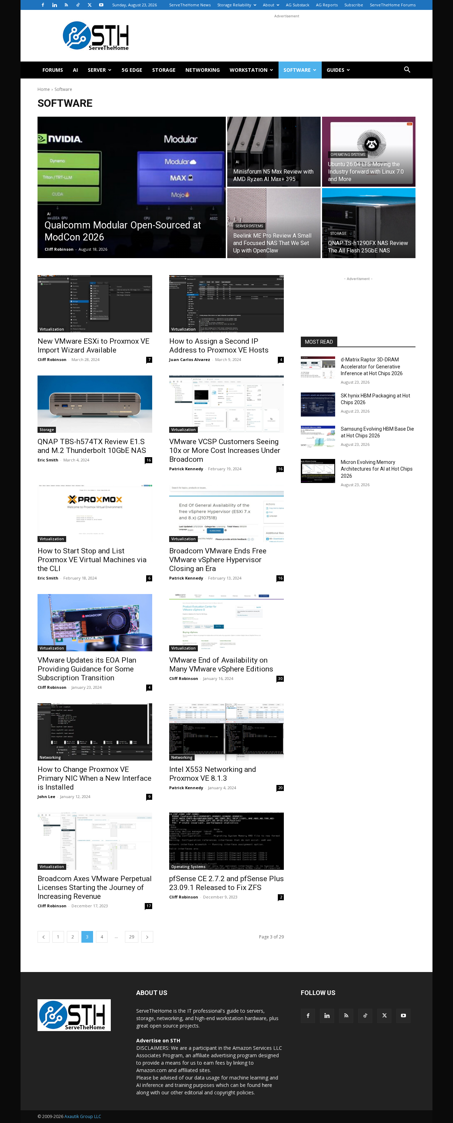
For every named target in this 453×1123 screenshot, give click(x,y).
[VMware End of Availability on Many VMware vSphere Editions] (226, 622)
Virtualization (52, 329)
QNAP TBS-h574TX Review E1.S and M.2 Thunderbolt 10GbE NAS (92, 446)
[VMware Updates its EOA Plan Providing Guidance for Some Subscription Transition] (95, 622)
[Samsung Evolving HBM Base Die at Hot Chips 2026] (318, 438)
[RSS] (66, 5)
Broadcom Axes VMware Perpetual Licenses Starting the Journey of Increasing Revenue (95, 887)
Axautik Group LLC (82, 1116)
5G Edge (132, 69)
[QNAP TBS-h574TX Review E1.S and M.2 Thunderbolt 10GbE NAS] (95, 404)
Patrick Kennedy (186, 468)
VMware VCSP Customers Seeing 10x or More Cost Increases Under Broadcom (224, 450)
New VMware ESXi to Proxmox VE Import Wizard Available (93, 345)
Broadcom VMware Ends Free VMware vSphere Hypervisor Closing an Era (217, 560)
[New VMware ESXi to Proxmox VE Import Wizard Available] (95, 303)
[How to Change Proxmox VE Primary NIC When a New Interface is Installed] (95, 732)
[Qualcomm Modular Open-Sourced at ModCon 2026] (132, 187)
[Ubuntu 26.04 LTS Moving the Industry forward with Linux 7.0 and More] (368, 152)
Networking (202, 69)
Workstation (249, 69)
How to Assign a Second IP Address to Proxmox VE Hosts (219, 345)
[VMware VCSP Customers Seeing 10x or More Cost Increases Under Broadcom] (226, 404)
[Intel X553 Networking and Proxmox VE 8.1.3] (226, 732)
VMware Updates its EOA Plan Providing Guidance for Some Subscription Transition (87, 669)
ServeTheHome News (190, 4)
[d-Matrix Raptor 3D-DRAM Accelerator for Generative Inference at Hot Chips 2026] (318, 368)
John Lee (46, 796)
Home (44, 89)
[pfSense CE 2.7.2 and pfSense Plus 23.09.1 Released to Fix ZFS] (226, 841)
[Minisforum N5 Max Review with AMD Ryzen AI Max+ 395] (274, 152)
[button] (406, 70)
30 (280, 678)
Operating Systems (348, 155)
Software (297, 69)
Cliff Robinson (52, 359)
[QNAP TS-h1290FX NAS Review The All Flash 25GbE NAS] (368, 223)
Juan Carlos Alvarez (189, 359)
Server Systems (249, 226)
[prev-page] (44, 937)
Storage (164, 69)
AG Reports (327, 4)
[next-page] (147, 937)
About (268, 4)
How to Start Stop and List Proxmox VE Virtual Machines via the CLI (92, 560)
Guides (335, 69)
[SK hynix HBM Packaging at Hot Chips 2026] (318, 404)
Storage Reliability (234, 4)
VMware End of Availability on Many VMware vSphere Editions (221, 664)
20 (280, 787)
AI (75, 69)
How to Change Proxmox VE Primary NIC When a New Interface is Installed (94, 778)
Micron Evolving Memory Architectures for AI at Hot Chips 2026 (377, 469)
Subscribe (353, 4)
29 (131, 937)
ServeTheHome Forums (392, 4)
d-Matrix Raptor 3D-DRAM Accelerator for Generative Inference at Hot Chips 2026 (372, 366)
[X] (89, 5)
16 (149, 460)
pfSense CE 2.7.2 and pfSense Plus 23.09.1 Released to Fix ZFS (226, 883)
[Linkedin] (54, 5)
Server (97, 69)
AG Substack (297, 4)
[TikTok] (78, 5)
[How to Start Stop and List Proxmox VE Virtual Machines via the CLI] (95, 513)
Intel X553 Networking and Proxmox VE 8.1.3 (212, 773)
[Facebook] (43, 5)
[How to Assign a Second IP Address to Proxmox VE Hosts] (226, 303)
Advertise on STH (158, 1040)
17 (149, 905)
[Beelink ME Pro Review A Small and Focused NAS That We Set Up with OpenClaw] (274, 223)
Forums (52, 69)
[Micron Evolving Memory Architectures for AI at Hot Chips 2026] (318, 471)
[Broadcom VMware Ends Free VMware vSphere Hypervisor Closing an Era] (226, 513)
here (267, 1085)
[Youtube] (101, 5)
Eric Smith (48, 459)
